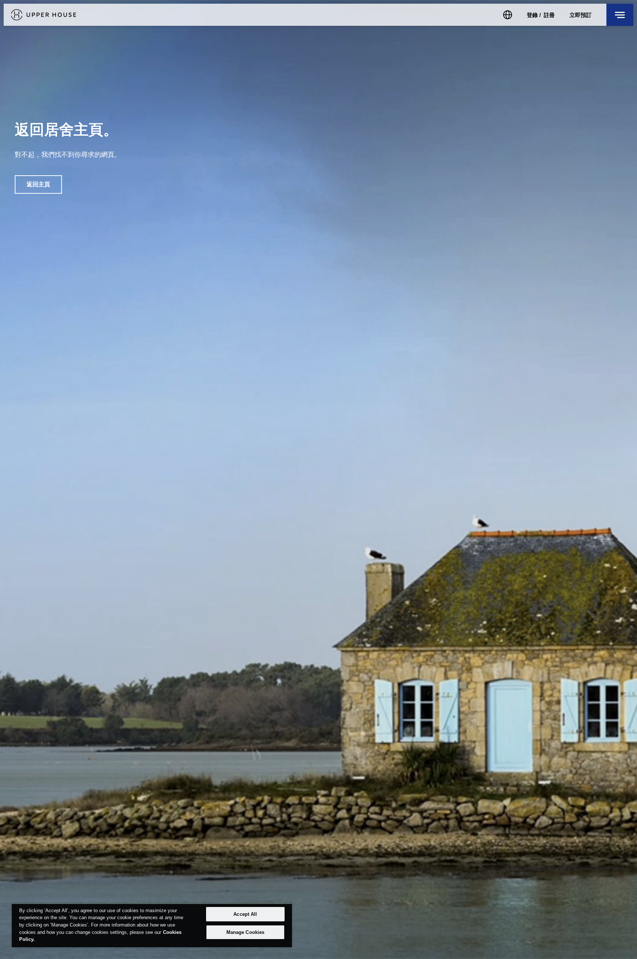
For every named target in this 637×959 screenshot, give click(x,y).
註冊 (549, 15)
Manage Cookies (245, 932)
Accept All (245, 914)
